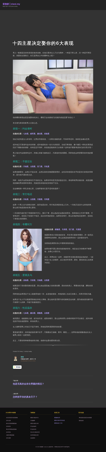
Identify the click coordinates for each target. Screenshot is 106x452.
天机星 (46, 166)
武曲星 (46, 134)
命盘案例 (32, 438)
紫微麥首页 (57, 417)
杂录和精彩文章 (34, 435)
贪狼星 (25, 280)
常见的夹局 (33, 429)
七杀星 (25, 134)
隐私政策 (81, 420)
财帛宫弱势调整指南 (11, 423)
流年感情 (8, 438)
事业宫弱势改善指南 (11, 429)
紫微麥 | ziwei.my (11, 4)
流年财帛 (8, 426)
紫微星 (57, 229)
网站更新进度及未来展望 (85, 417)
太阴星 (32, 199)
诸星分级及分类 (34, 423)
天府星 (64, 229)
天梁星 (39, 199)
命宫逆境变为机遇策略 (12, 417)
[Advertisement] (53, 22)
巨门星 (39, 166)
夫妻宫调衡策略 (10, 435)
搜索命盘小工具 (58, 423)
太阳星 (32, 166)
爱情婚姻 (18, 367)
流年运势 (8, 420)
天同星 (46, 199)
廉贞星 (39, 134)
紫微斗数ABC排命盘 (59, 420)
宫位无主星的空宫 (35, 432)
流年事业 (8, 432)
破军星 (32, 134)
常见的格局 (33, 426)
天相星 (25, 166)
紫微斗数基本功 (34, 417)
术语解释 (32, 420)
